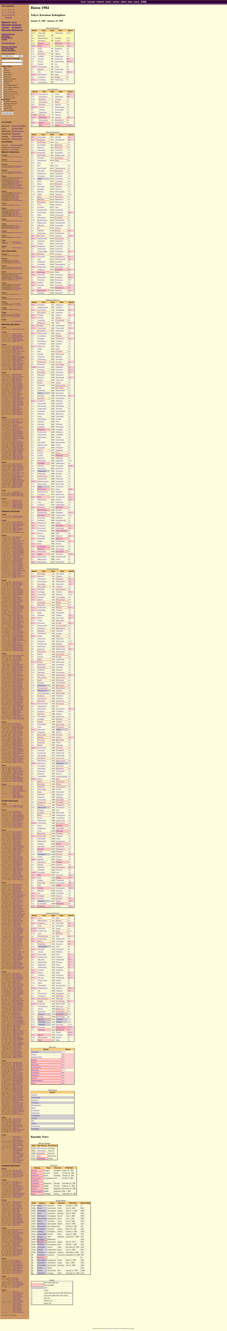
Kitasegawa (42, 474)
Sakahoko (41, 54)
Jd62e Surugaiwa (17, 1149)
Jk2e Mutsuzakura (18, 1229)
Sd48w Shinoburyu (18, 615)
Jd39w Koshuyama (18, 909)
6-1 (32, 153)
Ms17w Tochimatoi (18, 354)
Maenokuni (60, 768)
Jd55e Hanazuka (17, 1008)
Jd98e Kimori (16, 1035)
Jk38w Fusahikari (17, 1300)
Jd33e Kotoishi (17, 995)
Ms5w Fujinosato (17, 379)
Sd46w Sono (16, 556)
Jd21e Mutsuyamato (18, 985)
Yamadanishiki (60, 223)
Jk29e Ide (15, 1247)
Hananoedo (60, 813)
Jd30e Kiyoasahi (17, 1075)
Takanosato (16, 126)
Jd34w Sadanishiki (18, 1076)
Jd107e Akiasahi (17, 1109)
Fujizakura (58, 72)
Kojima (40, 654)
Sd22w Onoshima (17, 732)
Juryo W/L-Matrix (8, 48)
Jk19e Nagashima (17, 1238)
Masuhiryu (41, 236)
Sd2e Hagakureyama (18, 655)
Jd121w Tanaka (17, 1051)
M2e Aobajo (16, 211)
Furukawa (58, 254)
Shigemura (41, 429)
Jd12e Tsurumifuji (17, 979)
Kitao (41, 125)
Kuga (39, 388)
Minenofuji (58, 145)
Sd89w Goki (16, 641)
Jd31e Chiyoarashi (18, 902)
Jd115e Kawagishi (18, 875)
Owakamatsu (60, 675)
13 (8, 15)
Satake (40, 636)
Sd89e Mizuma (17, 711)
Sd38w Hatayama (17, 772)
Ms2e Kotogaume (17, 346)
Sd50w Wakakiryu (17, 686)
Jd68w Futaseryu (17, 1016)
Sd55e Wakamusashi (18, 689)
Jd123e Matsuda (17, 964)
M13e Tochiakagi (17, 216)
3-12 (68, 46)
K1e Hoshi (15, 180)
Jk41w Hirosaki (17, 1307)
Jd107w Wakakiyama (18, 1043)
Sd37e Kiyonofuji (17, 737)
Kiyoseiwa (59, 639)
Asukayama (42, 607)
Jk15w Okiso (16, 1209)
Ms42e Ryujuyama (18, 494)
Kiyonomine (59, 251)
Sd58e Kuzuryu (17, 693)
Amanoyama (43, 94)
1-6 (69, 197)
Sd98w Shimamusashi (19, 576)
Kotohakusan (59, 233)
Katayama (59, 370)
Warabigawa (60, 310)
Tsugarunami (42, 409)
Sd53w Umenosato (18, 774)
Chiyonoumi (42, 579)
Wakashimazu (43, 38)
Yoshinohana (42, 823)
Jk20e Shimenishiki (18, 1240)
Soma (40, 792)
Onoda (58, 844)
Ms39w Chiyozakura (18, 360)
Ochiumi (58, 228)
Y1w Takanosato (17, 156)
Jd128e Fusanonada (18, 967)
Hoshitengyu (60, 325)
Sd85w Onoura (17, 572)
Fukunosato (59, 215)
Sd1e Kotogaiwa (17, 581)
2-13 (68, 43)
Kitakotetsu (60, 717)
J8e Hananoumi (17, 263)
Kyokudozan (60, 398)
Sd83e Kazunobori (18, 708)
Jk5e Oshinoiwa (17, 1170)
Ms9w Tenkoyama (17, 383)
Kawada (40, 722)
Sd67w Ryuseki (17, 629)
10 (14, 13)
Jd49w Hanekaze (17, 849)
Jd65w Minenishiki (17, 1088)
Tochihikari (41, 77)
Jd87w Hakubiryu (17, 865)
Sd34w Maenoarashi (18, 607)
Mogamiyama (60, 649)
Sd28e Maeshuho (17, 670)
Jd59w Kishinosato (18, 920)
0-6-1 (70, 194)
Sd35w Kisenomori (18, 609)
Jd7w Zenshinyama (18, 977)
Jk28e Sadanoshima (18, 1173)
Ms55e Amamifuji (17, 368)
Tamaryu (42, 110)
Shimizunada (42, 484)
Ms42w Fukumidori (18, 446)
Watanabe (41, 589)
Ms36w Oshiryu (17, 478)
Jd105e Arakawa (17, 872)
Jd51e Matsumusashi (18, 818)
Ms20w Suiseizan (17, 389)
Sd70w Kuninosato (18, 564)
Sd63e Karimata (17, 695)
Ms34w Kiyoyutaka (18, 401)
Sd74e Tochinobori (18, 565)
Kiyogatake (60, 750)
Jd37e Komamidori (18, 1079)
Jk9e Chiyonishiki (17, 1185)
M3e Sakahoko (17, 226)
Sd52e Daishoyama (18, 557)
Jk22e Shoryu (16, 1213)
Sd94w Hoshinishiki (18, 645)
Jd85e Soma (16, 1029)
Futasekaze (59, 179)
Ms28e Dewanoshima (18, 356)
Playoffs (8, 18)
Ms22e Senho (16, 491)
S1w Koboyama (17, 237)
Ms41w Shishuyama (18, 445)
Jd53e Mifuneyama (18, 916)
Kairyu (40, 487)
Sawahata (59, 403)
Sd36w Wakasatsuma (18, 524)
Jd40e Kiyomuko (17, 999)
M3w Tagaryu (16, 228)
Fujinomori (58, 249)
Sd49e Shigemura (18, 617)
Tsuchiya (59, 735)
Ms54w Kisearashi (17, 506)
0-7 (69, 320)
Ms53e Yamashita (17, 452)
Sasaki (58, 383)
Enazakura (41, 176)
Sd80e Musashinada (18, 636)
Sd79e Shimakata (17, 757)
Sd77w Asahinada (18, 635)
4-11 (32, 48)
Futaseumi (41, 357)
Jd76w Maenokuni (18, 1022)
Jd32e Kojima (16, 903)
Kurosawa (59, 831)
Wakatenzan (42, 523)
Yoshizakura (42, 546)
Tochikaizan (42, 359)
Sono (57, 422)
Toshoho (40, 315)
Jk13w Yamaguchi (17, 1262)
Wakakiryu (59, 432)
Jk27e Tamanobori (18, 1246)
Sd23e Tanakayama (18, 771)
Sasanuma (41, 515)
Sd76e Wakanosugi (18, 702)
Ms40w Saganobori (18, 404)
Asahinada (59, 502)
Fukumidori (59, 246)
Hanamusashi (42, 333)
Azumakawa (42, 336)
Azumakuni (41, 758)
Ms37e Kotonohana (18, 402)
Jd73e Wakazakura (18, 931)
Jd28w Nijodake (17, 842)
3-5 (32, 142)
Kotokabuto (60, 613)
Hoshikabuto (59, 123)
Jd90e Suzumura (17, 942)
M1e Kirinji (15, 225)
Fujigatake (16, 134)
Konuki (58, 789)
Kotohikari (41, 794)
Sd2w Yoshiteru (17, 767)
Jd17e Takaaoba (17, 1137)
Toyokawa (41, 549)
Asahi (39, 416)
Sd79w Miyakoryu (17, 703)
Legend (4, 39)
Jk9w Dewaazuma (17, 1233)
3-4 (69, 142)
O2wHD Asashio (17, 171)
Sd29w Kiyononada (18, 548)
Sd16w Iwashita (17, 769)
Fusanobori (41, 264)
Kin (38, 228)
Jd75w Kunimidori (17, 932)
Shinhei (58, 784)
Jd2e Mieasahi (17, 811)
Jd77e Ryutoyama (18, 1093)
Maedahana (60, 406)
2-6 (69, 145)
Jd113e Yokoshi (17, 1047)
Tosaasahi (41, 448)
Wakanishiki (42, 841)
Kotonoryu (40, 186)
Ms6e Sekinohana (18, 421)
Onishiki (15, 129)
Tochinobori (41, 494)
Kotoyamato (41, 202)
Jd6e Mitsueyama (17, 976)
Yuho (39, 205)
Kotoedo (40, 354)
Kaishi (40, 680)
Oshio (57, 94)
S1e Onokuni (16, 179)
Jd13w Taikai (16, 982)
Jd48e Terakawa (17, 848)
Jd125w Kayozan (17, 966)
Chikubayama (60, 140)
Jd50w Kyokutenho (18, 851)
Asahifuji (41, 56)
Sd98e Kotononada (18, 717)
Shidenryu (59, 518)
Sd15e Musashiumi (18, 594)
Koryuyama (60, 551)
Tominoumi (41, 257)
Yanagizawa (42, 471)
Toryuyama (60, 727)
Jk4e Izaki (15, 1231)
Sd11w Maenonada (18, 727)
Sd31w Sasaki (16, 673)
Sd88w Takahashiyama (19, 640)
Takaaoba (41, 615)
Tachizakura (42, 633)
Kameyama (59, 210)
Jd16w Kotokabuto (18, 1072)
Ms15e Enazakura (18, 428)
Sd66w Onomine (17, 628)
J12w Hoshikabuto (18, 278)
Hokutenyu (41, 41)
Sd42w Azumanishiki (18, 552)
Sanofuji (58, 137)
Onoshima (59, 359)
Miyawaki (59, 745)
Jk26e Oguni (16, 1244)
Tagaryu (58, 54)
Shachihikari (42, 724)
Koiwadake (41, 411)
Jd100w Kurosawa (18, 1104)
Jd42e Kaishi (16, 1122)
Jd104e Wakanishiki (18, 1039)
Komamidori (42, 667)
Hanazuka (41, 714)
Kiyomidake (41, 145)
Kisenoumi (41, 364)
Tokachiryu (59, 487)
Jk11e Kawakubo (17, 1281)
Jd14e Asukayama (18, 835)
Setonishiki (41, 390)
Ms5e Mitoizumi (17, 378)
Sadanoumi (59, 59)
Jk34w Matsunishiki (18, 1221)
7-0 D (33, 367)
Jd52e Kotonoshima (18, 1005)
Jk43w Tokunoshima (18, 1175)
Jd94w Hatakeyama (18, 868)
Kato (57, 779)
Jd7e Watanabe (17, 887)
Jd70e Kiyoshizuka (18, 928)
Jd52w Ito (15, 1147)
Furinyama (41, 320)
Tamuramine (42, 403)
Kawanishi (41, 797)
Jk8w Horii (15, 1184)
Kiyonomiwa (42, 735)
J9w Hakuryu (16, 289)
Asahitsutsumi (42, 476)
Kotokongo (41, 272)
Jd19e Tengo (16, 1139)
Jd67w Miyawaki (17, 927)
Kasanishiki (60, 758)
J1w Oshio (15, 260)
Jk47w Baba (16, 1287)
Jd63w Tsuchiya (17, 924)
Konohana (58, 262)
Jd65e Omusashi (17, 1125)
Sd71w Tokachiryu (18, 700)
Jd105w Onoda (17, 1040)
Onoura (58, 523)
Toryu (57, 51)
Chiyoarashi (42, 652)
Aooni (39, 831)
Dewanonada (60, 442)
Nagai (58, 489)
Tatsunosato (42, 406)
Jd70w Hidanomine (18, 857)
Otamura (59, 499)
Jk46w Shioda (16, 1225)
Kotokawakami (43, 688)
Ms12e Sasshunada (18, 467)
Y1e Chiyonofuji (17, 161)
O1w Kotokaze (17, 167)
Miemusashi (42, 807)
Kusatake (40, 207)
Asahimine (41, 427)
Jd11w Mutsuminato (18, 978)
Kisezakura (60, 704)
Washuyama (42, 74)
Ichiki (39, 288)
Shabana (59, 336)
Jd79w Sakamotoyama (19, 1024)
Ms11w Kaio (16, 425)
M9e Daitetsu (16, 196)
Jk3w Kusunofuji (17, 1201)
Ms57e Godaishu (17, 454)
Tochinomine (60, 541)
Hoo (39, 72)
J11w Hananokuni (17, 268)
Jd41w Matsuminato (18, 846)
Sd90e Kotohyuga (18, 642)
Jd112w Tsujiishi (17, 1046)
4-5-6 (33, 99)
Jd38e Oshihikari (17, 1143)
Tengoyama (59, 173)
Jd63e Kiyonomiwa (18, 1087)
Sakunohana (42, 789)
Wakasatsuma (61, 396)
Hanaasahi (59, 448)
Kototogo (58, 282)
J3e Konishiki (16, 303)
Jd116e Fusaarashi (18, 806)
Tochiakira (59, 711)
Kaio (56, 166)
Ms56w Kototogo (17, 413)
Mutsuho (59, 607)
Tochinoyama (60, 515)
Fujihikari (40, 231)
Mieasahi (41, 576)
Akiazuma (41, 711)
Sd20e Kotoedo (17, 598)
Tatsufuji (40, 318)
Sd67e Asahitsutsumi (18, 750)
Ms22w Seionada (17, 503)
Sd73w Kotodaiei (17, 633)
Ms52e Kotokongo (18, 451)
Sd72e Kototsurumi (18, 631)
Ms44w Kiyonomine (18, 482)
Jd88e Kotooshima (18, 1030)
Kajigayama (60, 805)
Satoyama (59, 579)
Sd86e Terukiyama (18, 778)
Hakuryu (58, 115)
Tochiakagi (41, 80)
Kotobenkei (60, 665)
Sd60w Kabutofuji (17, 748)
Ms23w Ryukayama (18, 493)
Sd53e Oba (16, 527)
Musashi (59, 594)
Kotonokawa (17, 136)
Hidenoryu (40, 225)
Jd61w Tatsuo (16, 855)
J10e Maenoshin (17, 299)
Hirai (39, 351)
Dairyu (39, 184)
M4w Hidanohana (17, 213)
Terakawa (41, 696)
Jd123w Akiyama (17, 827)
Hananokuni (59, 120)
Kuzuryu (40, 453)
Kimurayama (60, 652)
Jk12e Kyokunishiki (18, 1292)
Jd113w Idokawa (17, 874)
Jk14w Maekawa (17, 1237)
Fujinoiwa (40, 158)
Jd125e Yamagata (18, 1114)
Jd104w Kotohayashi (18, 951)
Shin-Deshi (6, 36)
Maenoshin (43, 117)
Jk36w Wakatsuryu (18, 1270)
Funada (58, 657)
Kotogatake (59, 153)
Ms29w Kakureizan (18, 504)
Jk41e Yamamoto (17, 1305)
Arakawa (41, 844)
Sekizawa (41, 424)
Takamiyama (42, 67)
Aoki (57, 810)
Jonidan (5, 27)
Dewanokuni (41, 277)
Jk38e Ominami (17, 1299)
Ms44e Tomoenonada (19, 363)
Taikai (58, 605)
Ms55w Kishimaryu (18, 508)
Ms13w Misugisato (18, 385)
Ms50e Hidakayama (18, 450)
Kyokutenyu (42, 331)
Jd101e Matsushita (18, 1105)
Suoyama (41, 597)
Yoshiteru (59, 307)
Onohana (42, 115)
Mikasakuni (60, 685)
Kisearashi (58, 277)
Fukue (58, 742)
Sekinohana (41, 150)
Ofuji (39, 163)
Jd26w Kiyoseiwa (17, 989)
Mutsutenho (60, 574)
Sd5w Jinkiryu (16, 587)
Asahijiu (58, 419)
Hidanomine (60, 753)
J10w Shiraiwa (16, 315)
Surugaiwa (41, 732)
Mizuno (58, 732)
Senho (39, 194)
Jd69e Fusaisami (17, 856)
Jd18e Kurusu (16, 893)
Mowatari (41, 683)
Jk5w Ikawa (16, 1279)
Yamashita (41, 275)
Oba (39, 440)
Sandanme (16, 25)
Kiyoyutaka (59, 225)
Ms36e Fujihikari (17, 359)
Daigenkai (59, 450)
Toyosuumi (59, 380)
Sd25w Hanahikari (18, 546)
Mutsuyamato (42, 626)
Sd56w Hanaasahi (18, 559)
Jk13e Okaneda (17, 1206)
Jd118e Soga (16, 1050)
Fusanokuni (42, 766)
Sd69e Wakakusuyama (19, 791)
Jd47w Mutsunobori (18, 1081)
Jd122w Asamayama (18, 1160)
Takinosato (59, 372)
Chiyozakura (59, 238)
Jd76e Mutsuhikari (18, 860)
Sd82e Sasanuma (18, 707)
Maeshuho (41, 375)
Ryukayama (59, 197)
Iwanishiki (41, 846)
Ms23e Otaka (16, 392)
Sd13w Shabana (17, 659)
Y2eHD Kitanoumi (17, 192)
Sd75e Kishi (16, 754)
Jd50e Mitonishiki (17, 1083)
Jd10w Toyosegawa (18, 1068)
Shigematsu (42, 828)
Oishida (40, 244)
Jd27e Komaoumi (17, 901)
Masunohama (42, 678)
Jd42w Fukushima (17, 910)
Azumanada (43, 102)
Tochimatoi (59, 181)
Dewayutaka (42, 551)
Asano (58, 453)
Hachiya (58, 104)
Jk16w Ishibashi (17, 1210)
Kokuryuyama (60, 385)
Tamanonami (42, 698)
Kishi (39, 497)
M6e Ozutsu (16, 183)
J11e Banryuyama (17, 277)
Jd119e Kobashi (17, 962)
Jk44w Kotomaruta (18, 1195)
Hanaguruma (41, 173)
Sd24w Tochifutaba (18, 667)
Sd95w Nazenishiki (18, 648)
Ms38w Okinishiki (17, 505)
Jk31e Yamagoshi (17, 1218)
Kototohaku (60, 388)
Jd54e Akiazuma (17, 1007)
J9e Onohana (16, 314)
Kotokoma (59, 696)
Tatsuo (58, 729)
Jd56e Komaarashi (18, 1148)
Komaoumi (41, 641)
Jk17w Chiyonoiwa (18, 1294)
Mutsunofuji (60, 662)
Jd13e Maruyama (17, 1119)
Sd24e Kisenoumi (17, 734)
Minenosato (60, 641)
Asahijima (41, 505)
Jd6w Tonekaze (17, 1067)
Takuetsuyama (60, 168)
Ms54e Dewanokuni (18, 411)
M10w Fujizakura (17, 247)
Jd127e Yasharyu (17, 1161)
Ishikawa (41, 737)
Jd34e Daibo (16, 996)
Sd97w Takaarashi (18, 797)
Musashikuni (60, 688)
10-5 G (69, 61)
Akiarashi (59, 670)
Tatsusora (59, 538)
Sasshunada (41, 168)
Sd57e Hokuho (17, 746)
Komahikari (60, 846)
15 (14, 15)
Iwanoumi (41, 396)
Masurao (58, 112)
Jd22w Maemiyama (18, 896)
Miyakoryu (59, 507)
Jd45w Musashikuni (18, 1003)
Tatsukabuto (42, 755)
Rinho (39, 215)
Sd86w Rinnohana (18, 780)
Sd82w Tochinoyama (18, 796)
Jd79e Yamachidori (18, 1126)
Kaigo (39, 613)
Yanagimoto (42, 802)
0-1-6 (70, 466)
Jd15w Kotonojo (17, 1070)
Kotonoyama (60, 823)
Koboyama (58, 43)
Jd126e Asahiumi (17, 1053)
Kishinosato (60, 724)
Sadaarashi (41, 262)
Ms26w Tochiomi (17, 434)
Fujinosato (58, 147)
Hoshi (12, 150)
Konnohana (41, 372)
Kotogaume (41, 140)
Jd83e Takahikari (17, 1026)
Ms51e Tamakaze (17, 409)
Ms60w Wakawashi (18, 369)
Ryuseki (58, 476)
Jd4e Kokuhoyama (18, 1066)
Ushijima (59, 722)
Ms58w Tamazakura (18, 456)
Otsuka (58, 602)
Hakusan (40, 192)
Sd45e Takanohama (18, 555)
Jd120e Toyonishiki (18, 963)
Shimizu (58, 544)
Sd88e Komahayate (18, 639)
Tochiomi (58, 205)
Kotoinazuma (59, 220)
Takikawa (59, 836)
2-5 (32, 145)
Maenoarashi (60, 390)
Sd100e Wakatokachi (18, 719)
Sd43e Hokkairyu (17, 740)
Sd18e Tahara (16, 730)
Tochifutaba (60, 364)
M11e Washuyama (18, 220)
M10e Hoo (15, 198)
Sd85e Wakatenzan (18, 709)
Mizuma (40, 533)
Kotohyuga (41, 536)
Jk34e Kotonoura (17, 1174)
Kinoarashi (41, 367)
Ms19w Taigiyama (17, 335)
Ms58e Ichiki (16, 341)
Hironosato (60, 763)
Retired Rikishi (7, 38)
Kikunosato (41, 685)
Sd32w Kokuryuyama (18, 606)
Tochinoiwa (59, 416)
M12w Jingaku (16, 186)
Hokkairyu (41, 414)
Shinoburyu (60, 427)
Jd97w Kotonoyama (18, 1102)
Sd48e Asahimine (17, 743)
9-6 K (33, 46)
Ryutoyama (41, 771)
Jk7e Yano (15, 1280)
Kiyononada (60, 377)
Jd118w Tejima (17, 1158)
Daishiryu (59, 719)
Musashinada (42, 510)
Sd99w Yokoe (16, 577)
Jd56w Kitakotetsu (18, 1009)
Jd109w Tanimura (17, 1130)
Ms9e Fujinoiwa (17, 382)
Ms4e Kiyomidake (17, 463)
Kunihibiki (41, 719)
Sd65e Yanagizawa (18, 789)
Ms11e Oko (16, 424)
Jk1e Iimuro (16, 1181)
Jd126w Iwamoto (17, 1055)
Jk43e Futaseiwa (17, 1309)
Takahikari (41, 787)
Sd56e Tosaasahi (17, 691)
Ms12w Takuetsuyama (19, 351)
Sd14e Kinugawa (17, 593)
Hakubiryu (59, 797)
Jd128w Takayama (18, 968)
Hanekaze (59, 698)
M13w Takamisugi (17, 200)
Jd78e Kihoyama (17, 933)
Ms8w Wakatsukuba (18, 348)
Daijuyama (58, 48)
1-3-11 (33, 56)
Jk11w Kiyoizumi (17, 1186)
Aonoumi (59, 362)
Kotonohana (41, 233)
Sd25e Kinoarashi (17, 516)
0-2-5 (70, 489)
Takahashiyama (61, 531)
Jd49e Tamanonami (18, 915)
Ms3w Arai (15, 420)
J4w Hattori (16, 274)
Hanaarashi (41, 153)
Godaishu (40, 285)
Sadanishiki (60, 659)
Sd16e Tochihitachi (18, 728)
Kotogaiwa (41, 305)
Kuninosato (60, 484)
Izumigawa (41, 463)
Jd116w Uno (16, 961)
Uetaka (40, 541)
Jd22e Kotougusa (17, 1074)
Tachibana (59, 833)
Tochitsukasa (42, 82)
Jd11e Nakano (17, 834)
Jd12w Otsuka (16, 981)
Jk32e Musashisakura (18, 1193)
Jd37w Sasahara (17, 844)
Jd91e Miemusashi (18, 1153)
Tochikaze (59, 341)
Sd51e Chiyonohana (18, 618)
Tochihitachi (42, 344)
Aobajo (40, 51)
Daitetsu (41, 69)
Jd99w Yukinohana (18, 869)
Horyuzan (41, 377)
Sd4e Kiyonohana (18, 768)
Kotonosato (41, 646)
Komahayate (42, 531)
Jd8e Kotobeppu (17, 888)
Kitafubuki (40, 293)
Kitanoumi (41, 35)
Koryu (39, 181)
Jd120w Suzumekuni (18, 1111)
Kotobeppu (41, 592)
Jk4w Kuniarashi (17, 1203)
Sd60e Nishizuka (17, 624)
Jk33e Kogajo (16, 1269)
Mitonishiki (41, 701)
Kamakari (41, 810)
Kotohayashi (60, 841)
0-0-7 (33, 163)
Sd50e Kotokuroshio (18, 745)
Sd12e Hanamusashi (18, 540)
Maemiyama (60, 628)
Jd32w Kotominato (18, 994)
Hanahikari (59, 367)
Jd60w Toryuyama (17, 922)
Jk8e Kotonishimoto (18, 1232)
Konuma (59, 774)
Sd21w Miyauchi (17, 665)
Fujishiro (59, 576)
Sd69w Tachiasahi (18, 529)
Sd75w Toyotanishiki (18, 756)
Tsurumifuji (41, 602)
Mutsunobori (60, 693)
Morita (57, 272)
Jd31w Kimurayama (18, 992)
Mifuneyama (42, 709)
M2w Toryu (15, 212)
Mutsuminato (60, 600)
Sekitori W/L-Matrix (9, 50)
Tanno (58, 839)
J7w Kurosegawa (17, 288)
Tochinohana (41, 212)
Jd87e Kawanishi (17, 940)
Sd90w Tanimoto (17, 761)
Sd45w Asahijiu (17, 614)
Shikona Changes (8, 34)
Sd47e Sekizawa (17, 683)
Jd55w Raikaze (17, 919)
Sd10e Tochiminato (18, 589)
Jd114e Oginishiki (17, 958)
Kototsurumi (42, 489)
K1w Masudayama (18, 232)
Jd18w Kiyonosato (18, 838)
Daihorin (58, 318)
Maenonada (60, 331)
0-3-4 (33, 186)
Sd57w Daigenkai (17, 560)
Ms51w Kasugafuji (18, 484)
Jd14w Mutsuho (17, 890)
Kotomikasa (60, 338)
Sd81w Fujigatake (17, 517)
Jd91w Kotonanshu (18, 1031)
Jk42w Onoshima (17, 1285)
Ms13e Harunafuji (17, 384)
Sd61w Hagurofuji (17, 749)
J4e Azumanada (17, 304)
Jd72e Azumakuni (17, 1018)
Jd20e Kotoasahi (17, 814)
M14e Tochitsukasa (18, 188)
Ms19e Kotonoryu (17, 501)
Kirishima (42, 104)
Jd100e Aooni (16, 949)
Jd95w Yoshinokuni (18, 948)
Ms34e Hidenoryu (17, 400)
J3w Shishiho (16, 285)
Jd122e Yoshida (17, 1052)
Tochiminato (42, 328)
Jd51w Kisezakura (18, 1004)
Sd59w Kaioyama (17, 561)
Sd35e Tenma (16, 677)
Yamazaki (41, 370)
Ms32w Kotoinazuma (18, 438)
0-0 (68, 107)
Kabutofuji (59, 458)
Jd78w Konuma (17, 861)
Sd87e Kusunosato (18, 758)
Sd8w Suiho (16, 539)
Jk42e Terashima (17, 1308)
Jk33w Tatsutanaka (18, 1194)
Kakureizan (59, 212)
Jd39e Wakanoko (17, 998)
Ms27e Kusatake (17, 395)
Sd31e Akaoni (16, 604)
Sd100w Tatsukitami (18, 650)
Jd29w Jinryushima (18, 991)
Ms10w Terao (16, 350)
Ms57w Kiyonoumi (17, 455)
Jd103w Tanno (17, 950)
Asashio (58, 41)
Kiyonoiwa (59, 471)
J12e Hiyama (16, 309)
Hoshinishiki (60, 546)
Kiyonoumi (58, 285)
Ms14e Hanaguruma (18, 469)
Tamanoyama (60, 787)
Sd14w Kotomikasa (18, 543)
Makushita (6, 25)
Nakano (40, 600)
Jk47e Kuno (16, 1255)
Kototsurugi (41, 468)
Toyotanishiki (60, 497)
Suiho (58, 323)
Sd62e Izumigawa (17, 528)
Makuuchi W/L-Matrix (9, 47)
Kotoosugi (40, 241)
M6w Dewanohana (18, 173)
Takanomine (41, 249)
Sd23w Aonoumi (17, 544)
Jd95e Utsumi (16, 946)
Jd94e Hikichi (16, 866)
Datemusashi (60, 761)
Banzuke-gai (17, 30)
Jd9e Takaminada (17, 833)
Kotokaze (58, 38)
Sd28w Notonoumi (18, 601)
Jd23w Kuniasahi (17, 987)
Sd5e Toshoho (17, 585)
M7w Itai (15, 195)
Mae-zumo (6, 30)
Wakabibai (41, 538)
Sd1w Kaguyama (17, 537)
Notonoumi (59, 375)
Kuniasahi (59, 631)
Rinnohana (59, 525)
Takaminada (42, 594)
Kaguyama (59, 305)
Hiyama (41, 123)
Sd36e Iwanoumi (17, 610)
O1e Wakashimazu (18, 166)
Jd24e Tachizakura (18, 897)
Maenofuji (58, 290)
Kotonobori (59, 218)
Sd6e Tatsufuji (16, 538)
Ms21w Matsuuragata (18, 473)
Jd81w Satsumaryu (18, 936)
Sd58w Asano (16, 776)
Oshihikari (41, 670)
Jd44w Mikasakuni (18, 1080)
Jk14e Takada (16, 1236)
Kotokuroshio (42, 432)
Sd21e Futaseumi (17, 731)
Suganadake (60, 505)
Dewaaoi (40, 282)
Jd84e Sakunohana (18, 937)
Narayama (41, 631)
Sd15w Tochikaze (17, 660)
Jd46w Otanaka (17, 913)
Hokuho (40, 450)
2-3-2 (70, 461)
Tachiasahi (59, 481)
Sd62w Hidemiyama (18, 626)
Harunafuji (40, 171)
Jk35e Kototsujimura (18, 1222)
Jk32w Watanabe (17, 1219)
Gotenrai (59, 592)
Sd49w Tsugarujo (17, 744)
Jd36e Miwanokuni (18, 906)
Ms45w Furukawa (17, 339)
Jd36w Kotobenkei (18, 1078)
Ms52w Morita (16, 410)
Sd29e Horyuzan (17, 672)
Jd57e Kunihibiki (17, 1011)
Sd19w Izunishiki (17, 597)
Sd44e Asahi (16, 613)
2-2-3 (33, 179)
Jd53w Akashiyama (18, 819)
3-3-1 (33, 672)
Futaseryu (59, 748)
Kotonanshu (60, 807)
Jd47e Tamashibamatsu (19, 914)
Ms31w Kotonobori (18, 476)
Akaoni (40, 383)
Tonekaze (59, 587)
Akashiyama (60, 709)
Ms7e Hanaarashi (17, 333)
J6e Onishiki (16, 255)
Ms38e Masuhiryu (17, 479)
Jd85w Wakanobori (18, 862)
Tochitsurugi (59, 69)
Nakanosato (60, 354)
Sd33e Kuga (16, 736)
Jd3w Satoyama (17, 831)
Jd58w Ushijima (17, 853)
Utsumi (40, 818)
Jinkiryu (58, 315)
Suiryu (39, 179)
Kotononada (42, 557)
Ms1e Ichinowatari (17, 374)
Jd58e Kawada (17, 1084)
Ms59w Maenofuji (17, 459)
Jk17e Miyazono (17, 1264)
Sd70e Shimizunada (18, 753)
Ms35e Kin (15, 439)
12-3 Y (33, 107)
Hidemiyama (60, 463)
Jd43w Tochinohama (18, 847)
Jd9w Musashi (16, 1136)
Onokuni (13, 147)
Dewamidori (42, 610)
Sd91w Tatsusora (17, 573)
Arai (56, 142)
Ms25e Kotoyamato (18, 433)
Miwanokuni (42, 665)
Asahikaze (41, 401)
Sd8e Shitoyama (17, 657)
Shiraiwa (58, 117)
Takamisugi (59, 80)
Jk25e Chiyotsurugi (18, 1283)
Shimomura (60, 494)
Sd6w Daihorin (17, 723)
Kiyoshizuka (42, 753)
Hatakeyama (60, 815)
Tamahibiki (60, 802)
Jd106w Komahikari (18, 1107)
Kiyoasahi (41, 649)
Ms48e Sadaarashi (18, 364)
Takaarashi (59, 554)
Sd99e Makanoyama (18, 532)
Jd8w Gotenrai (17, 889)
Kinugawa (41, 338)
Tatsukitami (60, 562)
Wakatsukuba (60, 155)
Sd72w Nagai (16, 793)
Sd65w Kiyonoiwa (17, 563)
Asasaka (59, 510)
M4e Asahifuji (16, 242)
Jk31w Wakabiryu (17, 1250)
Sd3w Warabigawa (18, 584)
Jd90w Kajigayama (18, 1100)
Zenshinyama (60, 589)
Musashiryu (42, 584)
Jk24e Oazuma (17, 1216)
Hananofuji (58, 176)
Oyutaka (41, 59)
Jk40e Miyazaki (17, 1303)
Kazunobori (41, 518)
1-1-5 (33, 194)
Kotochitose (43, 97)
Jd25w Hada (16, 898)
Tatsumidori (60, 328)
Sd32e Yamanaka (17, 605)
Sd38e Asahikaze (17, 525)
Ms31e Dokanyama (18, 475)
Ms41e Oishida (17, 361)
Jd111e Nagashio (17, 1157)
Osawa (58, 445)
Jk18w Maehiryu (17, 1295)
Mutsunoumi (41, 290)
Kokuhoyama (42, 581)
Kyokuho (41, 325)
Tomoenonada (42, 251)
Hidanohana (59, 56)
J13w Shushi (16, 316)
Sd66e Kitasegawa (18, 627)
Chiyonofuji (42, 33)
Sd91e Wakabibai (17, 712)
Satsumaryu (60, 781)
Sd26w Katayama (17, 547)
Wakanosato (59, 202)
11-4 (32, 38)
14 (11, 15)
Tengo (40, 620)
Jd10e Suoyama (17, 812)
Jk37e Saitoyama (17, 1272)
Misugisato (59, 171)
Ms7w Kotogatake (17, 423)
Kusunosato (42, 528)
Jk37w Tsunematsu (18, 1253)
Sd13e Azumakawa (18, 592)
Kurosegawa (59, 110)
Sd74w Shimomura (18, 777)
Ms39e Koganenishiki (18, 480)
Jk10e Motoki (16, 1204)
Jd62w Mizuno (16, 923)
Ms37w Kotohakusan (18, 442)
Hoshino (40, 380)
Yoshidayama (59, 257)
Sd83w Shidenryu (17, 637)
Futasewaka (60, 771)
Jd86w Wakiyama (17, 864)
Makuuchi (6, 22)
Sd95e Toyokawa (17, 646)
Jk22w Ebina (16, 1192)
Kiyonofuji (41, 398)
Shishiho (58, 99)
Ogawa (40, 554)
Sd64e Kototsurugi (18, 696)
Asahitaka (41, 520)
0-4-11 (69, 72)
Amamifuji (40, 280)
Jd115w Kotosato (17, 959)
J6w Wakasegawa (17, 321)
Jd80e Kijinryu (16, 1152)
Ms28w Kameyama (18, 436)
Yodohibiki (59, 435)
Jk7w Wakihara (17, 1261)
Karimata (41, 466)
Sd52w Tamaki (17, 619)
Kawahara (40, 254)
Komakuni (59, 312)
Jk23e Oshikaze (17, 1266)
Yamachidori (42, 776)
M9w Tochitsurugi (17, 184)
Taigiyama (58, 186)
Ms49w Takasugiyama (19, 340)
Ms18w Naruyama (17, 430)
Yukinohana (60, 828)
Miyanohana (42, 820)
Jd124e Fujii (16, 1113)
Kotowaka (40, 189)
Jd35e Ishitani (16, 843)
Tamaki (58, 437)
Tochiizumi (59, 150)
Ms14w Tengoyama (18, 426)
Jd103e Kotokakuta (18, 825)
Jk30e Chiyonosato (18, 1249)
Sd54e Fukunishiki (18, 620)
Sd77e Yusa (16, 531)
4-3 (32, 137)
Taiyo (39, 259)
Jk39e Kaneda (17, 1273)
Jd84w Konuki (16, 1028)
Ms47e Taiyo (16, 406)
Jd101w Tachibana (18, 1106)
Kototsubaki (41, 155)
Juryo (14, 22)
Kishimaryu (59, 280)
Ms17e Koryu (16, 352)
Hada (58, 636)
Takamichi (41, 346)
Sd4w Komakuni (17, 656)
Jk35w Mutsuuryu (17, 1251)
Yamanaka (41, 385)
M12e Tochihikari (17, 185)
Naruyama (58, 184)
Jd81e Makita (16, 935)
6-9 (68, 48)
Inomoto (59, 633)
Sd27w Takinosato (18, 523)
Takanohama (42, 419)
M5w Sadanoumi (17, 181)
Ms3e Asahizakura (18, 419)
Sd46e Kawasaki (17, 741)
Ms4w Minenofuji (17, 465)
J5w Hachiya (16, 294)
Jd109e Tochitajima (18, 1156)
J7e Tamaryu (16, 287)
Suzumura (41, 805)
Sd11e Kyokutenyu (18, 726)
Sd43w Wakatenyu (18, 773)
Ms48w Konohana (18, 408)
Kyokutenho (60, 701)
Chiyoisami (41, 729)
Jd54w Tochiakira (17, 918)
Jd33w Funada (17, 1121)
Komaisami (59, 267)
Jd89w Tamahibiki (17, 941)
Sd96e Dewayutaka (18, 715)
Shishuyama (59, 244)
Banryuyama (43, 120)
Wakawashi (59, 293)
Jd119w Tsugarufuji (18, 877)
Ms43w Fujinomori (17, 337)
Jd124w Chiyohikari (18, 879)
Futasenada (60, 755)
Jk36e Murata (16, 1223)
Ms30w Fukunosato (18, 397)
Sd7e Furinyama (17, 724)
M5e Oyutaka (16, 205)
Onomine (59, 474)
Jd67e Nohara (16, 1015)
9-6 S (33, 43)
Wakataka (40, 199)
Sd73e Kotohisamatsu (19, 632)
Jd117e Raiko (16, 1132)
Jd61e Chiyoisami (17, 820)
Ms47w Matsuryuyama (19, 495)
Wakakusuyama (43, 481)
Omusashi (41, 740)
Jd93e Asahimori (17, 944)
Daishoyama (42, 437)
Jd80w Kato (16, 1128)
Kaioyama (59, 455)
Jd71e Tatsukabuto (18, 929)
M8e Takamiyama (17, 243)
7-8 (32, 59)
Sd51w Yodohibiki (17, 687)
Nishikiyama (60, 581)
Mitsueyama (42, 587)
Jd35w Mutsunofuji (18, 905)
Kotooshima (42, 800)
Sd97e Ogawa (17, 716)
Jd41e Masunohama (18, 1000)
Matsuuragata (60, 192)
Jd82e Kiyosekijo (17, 1094)
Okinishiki (58, 236)
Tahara (40, 349)
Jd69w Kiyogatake (18, 1091)
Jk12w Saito (16, 1234)
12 (5, 15)
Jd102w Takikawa (17, 870)
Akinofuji (59, 409)
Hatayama (59, 401)
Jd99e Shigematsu (18, 1038)
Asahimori (41, 813)
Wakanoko (41, 672)
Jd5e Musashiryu (17, 974)
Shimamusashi (61, 557)
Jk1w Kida (15, 1277)
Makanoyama (42, 559)
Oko (38, 166)
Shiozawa (59, 424)
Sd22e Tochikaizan (18, 600)
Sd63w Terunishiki (17, 788)
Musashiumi (42, 341)
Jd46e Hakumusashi (18, 1145)
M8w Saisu (16, 215)
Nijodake (59, 644)
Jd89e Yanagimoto (18, 1098)
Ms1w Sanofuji (17, 375)
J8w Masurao (16, 276)
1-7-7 (33, 67)
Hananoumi (43, 112)
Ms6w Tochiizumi (17, 380)
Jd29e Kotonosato (18, 990)
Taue (57, 207)
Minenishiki (60, 740)
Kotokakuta (41, 839)
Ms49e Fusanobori (18, 365)
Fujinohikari (60, 800)
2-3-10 (33, 115)
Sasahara (59, 667)
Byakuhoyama (18, 131)
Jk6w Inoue (16, 1291)
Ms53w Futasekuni (18, 486)
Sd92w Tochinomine (18, 762)
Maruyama (41, 605)
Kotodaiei (59, 492)
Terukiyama (42, 525)
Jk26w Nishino (16, 1245)
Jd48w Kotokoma (17, 1124)
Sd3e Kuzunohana (18, 583)
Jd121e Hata (16, 878)
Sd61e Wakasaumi (18, 694)
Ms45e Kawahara (17, 483)
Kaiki (57, 74)
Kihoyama (41, 774)
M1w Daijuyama (17, 209)
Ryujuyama (41, 246)
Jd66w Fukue (16, 925)
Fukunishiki (41, 442)
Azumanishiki (60, 411)
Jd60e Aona (16, 1012)
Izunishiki (59, 351)
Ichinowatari (41, 137)
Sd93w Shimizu (17, 574)
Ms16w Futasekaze (18, 387)
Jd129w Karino (17, 1057)
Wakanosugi (42, 499)
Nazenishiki (60, 549)
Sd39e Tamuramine (18, 739)
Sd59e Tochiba (17, 623)
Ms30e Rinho (16, 396)
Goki (57, 533)
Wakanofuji (59, 97)
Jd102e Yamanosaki (18, 1129)
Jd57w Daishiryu (17, 852)
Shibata (58, 615)
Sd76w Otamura (17, 795)
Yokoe (58, 559)
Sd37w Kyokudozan (18, 550)
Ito (57, 706)
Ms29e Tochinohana (18, 437)
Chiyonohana (42, 435)
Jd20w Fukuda (17, 839)
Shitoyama (41, 323)
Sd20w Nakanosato (18, 664)
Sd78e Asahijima (17, 566)
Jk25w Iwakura (17, 1242)
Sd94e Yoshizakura (18, 781)
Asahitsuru (59, 468)
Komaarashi (42, 717)
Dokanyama (41, 218)
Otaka (39, 197)
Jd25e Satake (16, 840)
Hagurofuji (59, 461)
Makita (40, 781)
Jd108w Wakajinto (18, 1044)
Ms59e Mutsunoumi (18, 458)
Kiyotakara (41, 742)
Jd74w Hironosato (17, 1092)
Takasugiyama (60, 264)
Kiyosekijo (41, 784)
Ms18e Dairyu (16, 429)
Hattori (57, 102)
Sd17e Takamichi (17, 522)
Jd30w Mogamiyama (18, 815)
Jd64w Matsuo (17, 821)
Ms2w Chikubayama (18, 376)
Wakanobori (60, 792)
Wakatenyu (60, 414)
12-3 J (33, 33)
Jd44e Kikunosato (18, 1144)
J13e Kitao (16, 280)
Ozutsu (40, 61)
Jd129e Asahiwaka (18, 1056)
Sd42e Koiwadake (18, 682)
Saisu (57, 67)
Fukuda (58, 623)
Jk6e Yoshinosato (17, 1171)
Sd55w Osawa (17, 690)
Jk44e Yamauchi (17, 1254)
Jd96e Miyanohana (18, 1033)
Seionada (58, 194)
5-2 (32, 140)
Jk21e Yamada (17, 1190)
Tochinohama (60, 683)
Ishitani (40, 662)
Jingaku (57, 77)
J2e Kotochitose (17, 284)
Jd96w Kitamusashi (18, 1034)
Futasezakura (42, 512)
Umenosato (60, 440)
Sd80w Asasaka (17, 704)
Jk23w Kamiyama (17, 1214)
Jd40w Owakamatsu (18, 816)
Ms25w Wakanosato (18, 336)
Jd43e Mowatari (17, 1002)
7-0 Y (33, 220)
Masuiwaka (60, 620)
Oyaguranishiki (61, 520)
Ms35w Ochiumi (17, 441)
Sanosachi (59, 584)
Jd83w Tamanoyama (18, 1096)
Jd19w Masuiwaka (18, 983)
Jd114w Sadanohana (18, 1110)
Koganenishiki (42, 238)
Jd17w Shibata (17, 836)
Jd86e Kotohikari (17, 938)
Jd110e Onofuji (17, 953)
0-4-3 (70, 236)
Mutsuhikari (42, 768)
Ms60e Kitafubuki (17, 414)
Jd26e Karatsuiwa (17, 900)
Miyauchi (59, 357)
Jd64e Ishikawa (17, 1013)
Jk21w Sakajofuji (17, 1241)
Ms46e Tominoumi (17, 447)
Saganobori (59, 241)
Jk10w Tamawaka (17, 1205)
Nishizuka (41, 458)
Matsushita (41, 833)
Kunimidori (59, 766)
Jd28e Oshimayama (18, 1141)
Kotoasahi (41, 623)
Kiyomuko (41, 675)
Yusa (39, 502)
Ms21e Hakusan (17, 391)
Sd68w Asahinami (17, 752)
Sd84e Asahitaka (17, 569)
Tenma (40, 393)
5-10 (32, 74)
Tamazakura (59, 288)
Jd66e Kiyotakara (17, 1089)
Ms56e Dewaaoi (17, 487)
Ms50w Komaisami (18, 367)
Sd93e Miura (16, 713)
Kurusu (40, 618)
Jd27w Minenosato (18, 1140)
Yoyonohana (60, 320)
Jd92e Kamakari (17, 824)
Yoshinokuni (60, 818)
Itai (56, 64)
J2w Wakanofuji (17, 267)
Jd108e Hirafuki (17, 873)
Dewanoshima (42, 210)
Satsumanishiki (61, 626)
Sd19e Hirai (16, 596)
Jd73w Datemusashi (18, 1021)
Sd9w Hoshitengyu (18, 787)
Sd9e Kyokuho (17, 588)
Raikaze (59, 714)
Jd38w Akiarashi (17, 907)
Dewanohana (15, 145)
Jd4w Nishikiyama (17, 884)
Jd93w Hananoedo (18, 945)
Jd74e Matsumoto (17, 1150)
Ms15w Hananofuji (18, 470)
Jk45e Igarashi (17, 1197)
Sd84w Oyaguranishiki (19, 570)
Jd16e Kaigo (16, 1071)
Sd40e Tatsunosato (18, 678)
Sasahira (59, 826)
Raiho (58, 346)
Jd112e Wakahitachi (18, 957)
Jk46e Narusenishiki (18, 1312)
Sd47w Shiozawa (17, 685)
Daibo (39, 659)
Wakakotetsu (41, 223)
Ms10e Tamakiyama (18, 466)
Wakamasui (59, 199)
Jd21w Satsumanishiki (19, 894)
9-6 (32, 41)
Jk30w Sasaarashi (18, 1268)
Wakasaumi (42, 461)
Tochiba (40, 455)
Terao (57, 160)
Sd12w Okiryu (16, 542)
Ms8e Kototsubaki (17, 347)
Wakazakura (42, 761)
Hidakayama (41, 267)
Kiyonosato (60, 618)
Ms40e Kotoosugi (17, 443)
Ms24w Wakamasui (18, 432)
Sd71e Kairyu (16, 792)
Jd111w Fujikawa (17, 955)
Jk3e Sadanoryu (17, 1182)
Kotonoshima (42, 706)
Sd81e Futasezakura (18, 706)
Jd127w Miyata (17, 1162)
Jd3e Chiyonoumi (17, 1065)
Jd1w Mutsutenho (17, 1063)
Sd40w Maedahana (18, 551)
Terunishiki (59, 466)
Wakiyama (59, 794)
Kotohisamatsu (43, 492)
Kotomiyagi (41, 574)
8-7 (32, 35)
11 (3, 15)
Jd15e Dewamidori (18, 892)
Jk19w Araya (16, 1212)
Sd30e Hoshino (17, 602)
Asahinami (59, 479)
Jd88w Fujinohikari (18, 1097)
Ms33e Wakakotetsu (18, 398)
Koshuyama (60, 672)
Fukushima (60, 680)
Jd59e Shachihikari (18, 1085)
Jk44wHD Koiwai (17, 1177)
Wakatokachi (42, 562)
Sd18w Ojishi (16, 663)
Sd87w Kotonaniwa (18, 759)
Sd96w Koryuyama (18, 649)
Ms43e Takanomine (18, 405)
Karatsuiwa (41, 639)
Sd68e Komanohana (18, 699)
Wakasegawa (59, 107)
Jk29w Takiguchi (17, 1217)
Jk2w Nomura (16, 1260)
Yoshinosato (17, 139)
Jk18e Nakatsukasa (18, 1265)
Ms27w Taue (16, 355)
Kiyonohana (42, 312)
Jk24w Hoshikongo (18, 1296)
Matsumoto (41, 763)
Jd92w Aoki (16, 1101)
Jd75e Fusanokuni (18, 859)
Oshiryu (58, 231)
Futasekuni (59, 275)
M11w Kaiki (16, 199)
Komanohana (42, 479)
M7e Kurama (16, 194)
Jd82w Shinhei (17, 1025)
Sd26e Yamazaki (17, 668)
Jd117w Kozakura (17, 1048)
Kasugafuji (58, 269)
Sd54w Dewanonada (18, 622)
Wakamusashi (42, 445)
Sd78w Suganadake (18, 568)
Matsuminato (60, 678)
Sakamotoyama (61, 776)
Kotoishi (40, 657)
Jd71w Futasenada (18, 1017)
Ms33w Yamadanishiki (19, 357)
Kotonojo (59, 610)
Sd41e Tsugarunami (18, 680)
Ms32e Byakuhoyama (18, 329)
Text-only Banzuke (8, 43)
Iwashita (59, 344)
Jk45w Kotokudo (17, 1311)
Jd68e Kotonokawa (18, 805)
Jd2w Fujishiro (16, 973)
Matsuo (58, 737)
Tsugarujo (59, 429)
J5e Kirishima (16, 261)
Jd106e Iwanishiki (17, 1042)
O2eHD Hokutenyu (18, 177)
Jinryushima (60, 646)
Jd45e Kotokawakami (18, 911)
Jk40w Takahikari (17, 1304)
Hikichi (40, 815)
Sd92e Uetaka (17, 644)
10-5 (68, 41)
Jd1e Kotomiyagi (17, 1062)
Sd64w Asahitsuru (17, 698)
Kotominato (60, 654)
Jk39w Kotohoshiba (18, 1302)
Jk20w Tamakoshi (17, 1189)
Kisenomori (60, 393)
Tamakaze (41, 269)
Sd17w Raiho (16, 661)
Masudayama (59, 46)
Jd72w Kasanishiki (18, 1020)
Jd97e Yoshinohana (18, 1154)
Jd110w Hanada (17, 954)
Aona (39, 727)
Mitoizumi (40, 147)
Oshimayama (42, 644)
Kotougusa (41, 628)
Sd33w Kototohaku (18, 674)
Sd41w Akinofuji (17, 681)
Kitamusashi (60, 820)
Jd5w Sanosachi (17, 885)
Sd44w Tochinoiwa (18, 553)
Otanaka (59, 691)
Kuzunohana (42, 310)
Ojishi (58, 349)
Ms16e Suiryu (16, 471)
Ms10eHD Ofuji (17, 500)
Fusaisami (41, 750)
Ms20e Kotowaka (17, 388)
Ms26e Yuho (16, 474)
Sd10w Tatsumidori (18, 591)
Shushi (57, 125)
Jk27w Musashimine (18, 1284)
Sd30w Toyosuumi (18, 735)
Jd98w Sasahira (17, 1037)
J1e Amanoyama (17, 273)
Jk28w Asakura (17, 1298)
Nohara (40, 745)
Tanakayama (42, 362)
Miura (39, 544)
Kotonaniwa (60, 528)
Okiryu (58, 333)
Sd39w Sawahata (17, 611)
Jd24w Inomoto (17, 1120)
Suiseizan (58, 189)
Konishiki (42, 99)
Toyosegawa (60, 597)
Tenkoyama (59, 158)
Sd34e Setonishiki (18, 676)
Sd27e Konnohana (18, 669)
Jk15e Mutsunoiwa (18, 1208)
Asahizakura (41, 142)
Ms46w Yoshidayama (18, 448)
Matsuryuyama (60, 259)
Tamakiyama (41, 160)
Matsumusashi (43, 704)
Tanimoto (59, 536)
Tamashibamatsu (43, 693)
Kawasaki (41, 422)
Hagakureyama (43, 307)
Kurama (40, 64)
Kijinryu (40, 779)
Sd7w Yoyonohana (18, 786)
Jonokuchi (16, 27)
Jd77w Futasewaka (18, 823)
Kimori (40, 826)
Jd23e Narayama (17, 986)
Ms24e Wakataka (17, 393)
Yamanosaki (42, 836)
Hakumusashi (42, 691)
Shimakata (41, 507)
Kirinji (40, 48)
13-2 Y (69, 33)
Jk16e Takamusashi (18, 1188)
